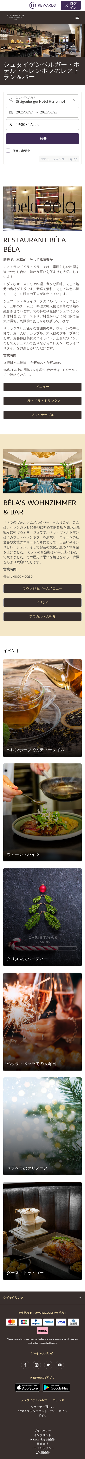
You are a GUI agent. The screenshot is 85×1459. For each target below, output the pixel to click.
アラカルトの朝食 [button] (42, 616)
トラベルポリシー (42, 1448)
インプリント (42, 1435)
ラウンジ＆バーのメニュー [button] (42, 588)
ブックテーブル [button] (42, 415)
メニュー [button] (42, 387)
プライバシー (42, 1431)
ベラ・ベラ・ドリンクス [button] (42, 401)
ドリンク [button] (42, 602)
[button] (42, 708)
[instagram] (37, 1365)
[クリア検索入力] (74, 100)
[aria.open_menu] (77, 17)
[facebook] (25, 1365)
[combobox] (42, 99)
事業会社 (42, 1444)
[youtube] (60, 1365)
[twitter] (48, 1365)
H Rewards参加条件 (42, 1440)
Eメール (69, 370)
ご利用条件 (42, 1453)
